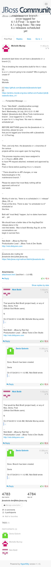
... (5, 321)
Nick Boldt (16, 289)
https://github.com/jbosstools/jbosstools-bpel (23, 87)
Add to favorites (11, 516)
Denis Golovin (22, 348)
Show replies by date (40, 285)
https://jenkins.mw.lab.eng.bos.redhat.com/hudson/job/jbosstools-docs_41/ (25, 94)
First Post (8, 39)
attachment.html (8, 274)
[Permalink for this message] (48, 48)
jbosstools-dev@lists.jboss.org (14, 500)
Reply (6, 278)
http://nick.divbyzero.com (12, 246)
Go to (38, 39)
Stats (29, 39)
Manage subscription (13, 505)
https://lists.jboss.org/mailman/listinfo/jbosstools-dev (23, 259)
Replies (19, 39)
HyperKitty (25, 564)
